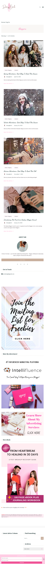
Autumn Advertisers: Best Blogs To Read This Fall (20, 171)
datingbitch (9, 76)
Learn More (22, 259)
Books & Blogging (8, 70)
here (8, 516)
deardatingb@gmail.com (8, 274)
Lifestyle (16, 70)
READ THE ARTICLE (8, 83)
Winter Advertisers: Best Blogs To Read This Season (21, 122)
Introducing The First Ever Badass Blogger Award (20, 220)
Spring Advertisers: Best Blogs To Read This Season (20, 74)
